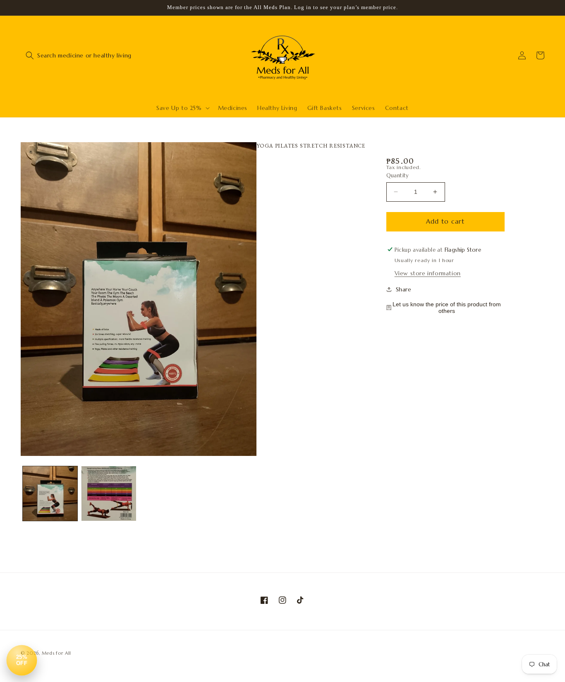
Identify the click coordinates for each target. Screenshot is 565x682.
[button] (30, 55)
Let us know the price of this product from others (447, 307)
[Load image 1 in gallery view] (50, 493)
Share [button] (404, 289)
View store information (428, 273)
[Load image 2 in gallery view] (108, 493)
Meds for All (56, 653)
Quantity (397, 175)
